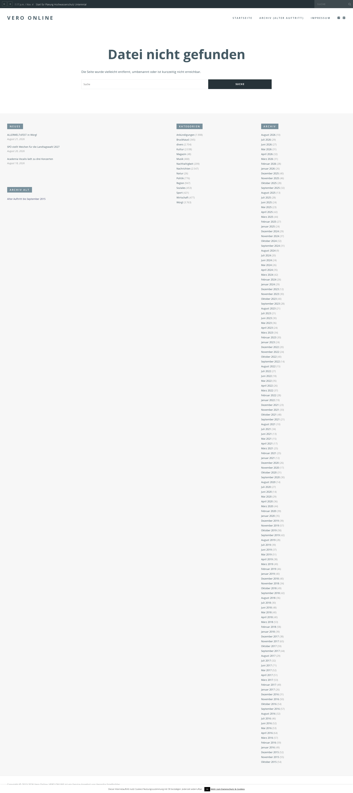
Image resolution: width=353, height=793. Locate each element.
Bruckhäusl (182, 139)
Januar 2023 (268, 342)
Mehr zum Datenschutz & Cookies (228, 789)
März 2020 (267, 506)
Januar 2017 (268, 689)
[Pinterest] (344, 18)
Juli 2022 (266, 371)
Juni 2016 (266, 723)
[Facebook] (339, 18)
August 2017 (268, 655)
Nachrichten (183, 168)
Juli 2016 (266, 718)
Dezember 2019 (270, 520)
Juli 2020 (266, 487)
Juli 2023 (266, 313)
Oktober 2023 (269, 298)
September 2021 (270, 419)
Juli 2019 (266, 544)
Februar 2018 (268, 626)
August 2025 (268, 192)
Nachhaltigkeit (184, 163)
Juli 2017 (266, 660)
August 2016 (268, 713)
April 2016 (267, 733)
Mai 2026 (266, 149)
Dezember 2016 (270, 694)
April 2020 (267, 501)
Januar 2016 (268, 747)
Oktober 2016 (269, 704)
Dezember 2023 (270, 289)
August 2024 (268, 250)
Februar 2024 (268, 279)
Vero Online (30, 17)
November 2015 (270, 757)
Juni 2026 (266, 144)
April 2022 (267, 385)
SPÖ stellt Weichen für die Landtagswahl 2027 (33, 146)
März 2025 (267, 216)
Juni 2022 (266, 376)
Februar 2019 (268, 569)
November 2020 (270, 467)
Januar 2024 (268, 284)
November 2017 (270, 641)
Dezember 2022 (270, 347)
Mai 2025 (266, 207)
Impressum (321, 18)
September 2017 (270, 651)
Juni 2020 (266, 491)
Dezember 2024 (270, 231)
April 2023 (267, 327)
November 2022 (270, 352)
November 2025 (270, 178)
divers (179, 144)
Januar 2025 (268, 226)
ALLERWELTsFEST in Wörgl (22, 134)
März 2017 (267, 680)
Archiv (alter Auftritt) (281, 18)
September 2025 (270, 187)
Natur (179, 173)
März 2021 (267, 448)
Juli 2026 (266, 139)
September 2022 (270, 361)
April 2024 (267, 269)
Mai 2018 (266, 612)
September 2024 (270, 245)
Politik (180, 178)
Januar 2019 (268, 573)
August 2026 (268, 134)
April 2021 (267, 443)
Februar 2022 (268, 395)
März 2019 (267, 564)
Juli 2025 (266, 197)
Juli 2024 (266, 255)
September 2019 (270, 535)
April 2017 (267, 675)
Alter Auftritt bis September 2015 (26, 199)
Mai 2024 (266, 265)
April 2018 (267, 617)
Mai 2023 (266, 323)
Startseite (242, 18)
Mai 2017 (266, 670)
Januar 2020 (268, 516)
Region (180, 183)
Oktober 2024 (269, 241)
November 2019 (270, 525)
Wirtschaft (182, 197)
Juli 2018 (266, 602)
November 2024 (270, 236)
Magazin (181, 154)
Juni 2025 (266, 202)
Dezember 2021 (270, 405)
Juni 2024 (266, 260)
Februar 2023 (268, 337)
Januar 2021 (268, 458)
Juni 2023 (266, 318)
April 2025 (267, 212)
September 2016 (270, 708)
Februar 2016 (268, 742)
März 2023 (267, 332)
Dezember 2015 (270, 752)
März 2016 (267, 737)
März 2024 (267, 274)
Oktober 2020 (269, 472)
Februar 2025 (268, 221)
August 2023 (268, 308)
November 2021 (270, 409)
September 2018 (270, 593)
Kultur (180, 149)
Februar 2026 (268, 163)
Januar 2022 (268, 400)
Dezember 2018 (270, 578)
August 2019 (268, 540)
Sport (179, 192)
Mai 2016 (266, 728)
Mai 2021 (266, 438)
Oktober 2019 (269, 530)
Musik (179, 159)
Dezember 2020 (270, 462)
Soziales (180, 187)
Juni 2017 (266, 665)
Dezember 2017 (270, 636)
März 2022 (267, 390)
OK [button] (207, 789)
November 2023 (270, 294)
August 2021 (268, 424)
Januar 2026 (268, 168)
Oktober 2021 (269, 414)
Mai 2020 (266, 496)
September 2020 (270, 477)
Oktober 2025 (269, 183)
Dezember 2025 (270, 173)
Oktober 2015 (269, 762)
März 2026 (267, 159)
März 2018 (267, 622)
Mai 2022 (266, 380)
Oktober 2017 (269, 646)
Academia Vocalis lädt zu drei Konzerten (30, 159)
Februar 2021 (268, 453)
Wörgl (179, 202)
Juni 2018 (266, 607)
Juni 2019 (266, 549)
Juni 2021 (266, 434)
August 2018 (268, 598)
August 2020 (268, 482)
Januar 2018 (268, 631)
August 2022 (268, 366)
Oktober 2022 (269, 356)
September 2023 (270, 303)
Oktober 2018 (269, 588)
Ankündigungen (185, 134)
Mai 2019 (266, 554)
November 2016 (270, 699)
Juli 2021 (266, 429)
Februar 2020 (268, 511)
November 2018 (270, 583)
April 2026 (267, 154)
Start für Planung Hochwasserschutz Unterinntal (61, 4)
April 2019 (267, 559)
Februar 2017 (268, 684)
